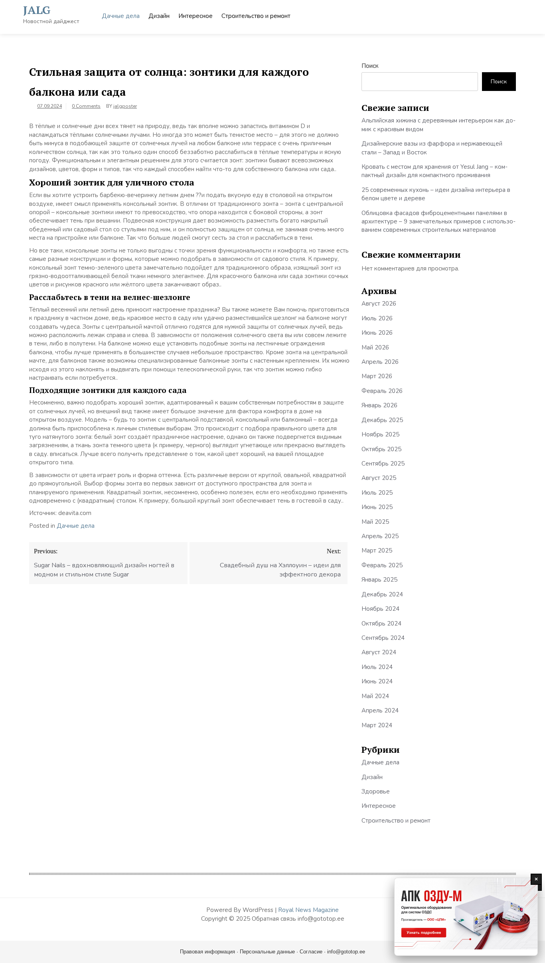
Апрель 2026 (380, 362)
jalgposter (125, 106)
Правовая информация (207, 952)
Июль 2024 (377, 667)
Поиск (370, 66)
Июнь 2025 (377, 507)
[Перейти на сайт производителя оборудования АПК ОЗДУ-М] (466, 916)
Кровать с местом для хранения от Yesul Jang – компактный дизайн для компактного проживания (434, 171)
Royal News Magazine (308, 910)
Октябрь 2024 (381, 624)
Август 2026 (378, 304)
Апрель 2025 (380, 536)
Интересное (195, 16)
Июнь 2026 (377, 333)
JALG (37, 9)
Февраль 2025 (382, 565)
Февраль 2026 (382, 391)
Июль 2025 (377, 493)
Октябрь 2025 (381, 449)
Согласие (311, 952)
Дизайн (159, 16)
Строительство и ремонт (255, 16)
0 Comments (86, 106)
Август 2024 (378, 652)
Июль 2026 (377, 318)
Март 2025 (376, 551)
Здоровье (375, 791)
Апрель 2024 (380, 710)
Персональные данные (267, 952)
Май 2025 (375, 522)
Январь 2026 (379, 405)
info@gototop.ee (346, 952)
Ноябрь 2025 (380, 434)
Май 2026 (375, 347)
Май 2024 (375, 696)
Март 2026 (376, 376)
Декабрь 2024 (382, 594)
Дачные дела (121, 16)
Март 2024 (376, 725)
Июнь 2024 (377, 681)
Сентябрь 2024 (383, 638)
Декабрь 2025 (382, 420)
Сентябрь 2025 (383, 464)
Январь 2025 (379, 580)
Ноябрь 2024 (380, 609)
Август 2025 (378, 478)
